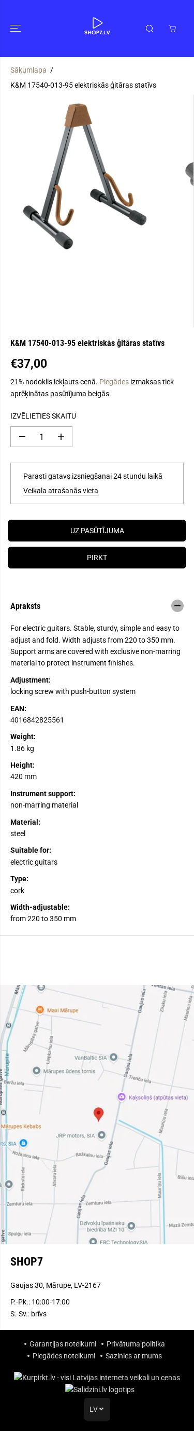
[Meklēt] (149, 28)
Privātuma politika (136, 1344)
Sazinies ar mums (134, 1356)
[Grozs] (172, 28)
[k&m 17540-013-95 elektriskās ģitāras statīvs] (87, 176)
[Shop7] (97, 28)
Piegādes (114, 382)
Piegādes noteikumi (64, 1356)
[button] (16, 28)
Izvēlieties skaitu (43, 416)
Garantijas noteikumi (62, 1344)
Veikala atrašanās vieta (60, 491)
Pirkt (97, 557)
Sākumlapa (28, 70)
